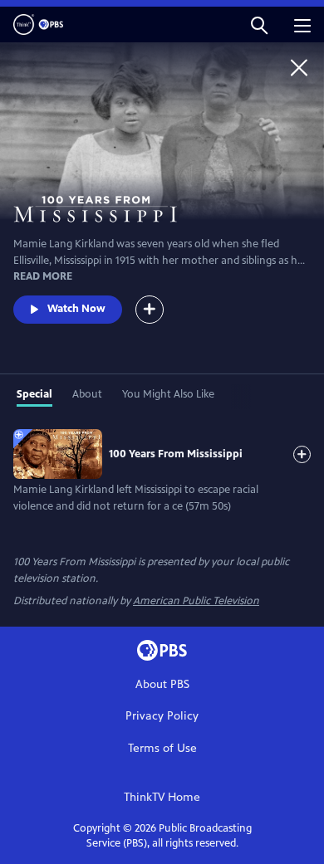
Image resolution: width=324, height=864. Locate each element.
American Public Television (196, 601)
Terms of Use (162, 748)
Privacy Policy (162, 716)
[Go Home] (299, 67)
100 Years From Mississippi (176, 454)
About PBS (162, 684)
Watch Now (76, 308)
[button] (259, 24)
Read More (42, 276)
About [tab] (87, 394)
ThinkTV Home (162, 797)
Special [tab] (34, 394)
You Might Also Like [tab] (168, 394)
